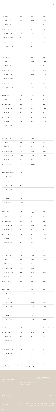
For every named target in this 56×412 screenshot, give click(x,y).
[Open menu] (4, 4)
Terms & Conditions (32, 405)
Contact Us (4, 381)
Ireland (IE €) (6, 404)
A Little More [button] (5, 375)
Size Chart (4, 384)
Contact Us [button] (23, 375)
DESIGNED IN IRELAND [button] (42, 375)
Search (3, 377)
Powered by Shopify (49, 405)
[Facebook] (50, 395)
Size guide (40, 405)
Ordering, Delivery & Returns (8, 379)
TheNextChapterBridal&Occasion (27, 403)
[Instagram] (53, 395)
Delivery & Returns (49, 403)
